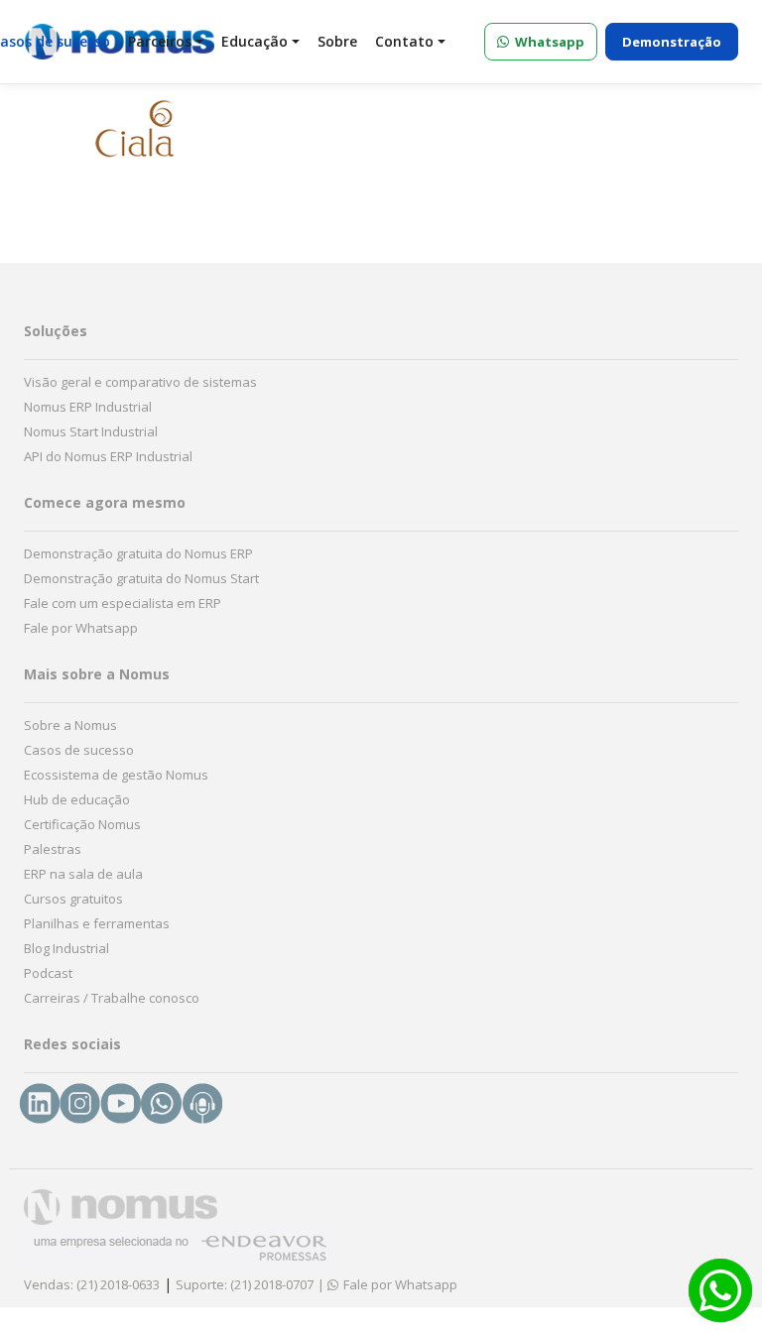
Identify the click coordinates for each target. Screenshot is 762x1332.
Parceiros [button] (159, 41)
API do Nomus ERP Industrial (108, 456)
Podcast (48, 973)
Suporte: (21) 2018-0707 (245, 1284)
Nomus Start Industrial (91, 431)
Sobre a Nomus (70, 725)
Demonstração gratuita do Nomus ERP (138, 553)
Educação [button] (254, 41)
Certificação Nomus (82, 824)
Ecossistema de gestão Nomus (116, 775)
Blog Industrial (66, 948)
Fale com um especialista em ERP (122, 603)
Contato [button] (404, 41)
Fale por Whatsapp (81, 628)
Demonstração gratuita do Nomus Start (141, 578)
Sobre (337, 41)
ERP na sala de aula (83, 874)
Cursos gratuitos (73, 899)
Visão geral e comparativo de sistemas (140, 382)
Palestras (52, 849)
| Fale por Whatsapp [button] (387, 1284)
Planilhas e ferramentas (97, 923)
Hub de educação (77, 799)
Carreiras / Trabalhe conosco (111, 998)
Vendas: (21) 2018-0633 (92, 1284)
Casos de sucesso (79, 750)
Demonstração (671, 42)
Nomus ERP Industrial (88, 407)
